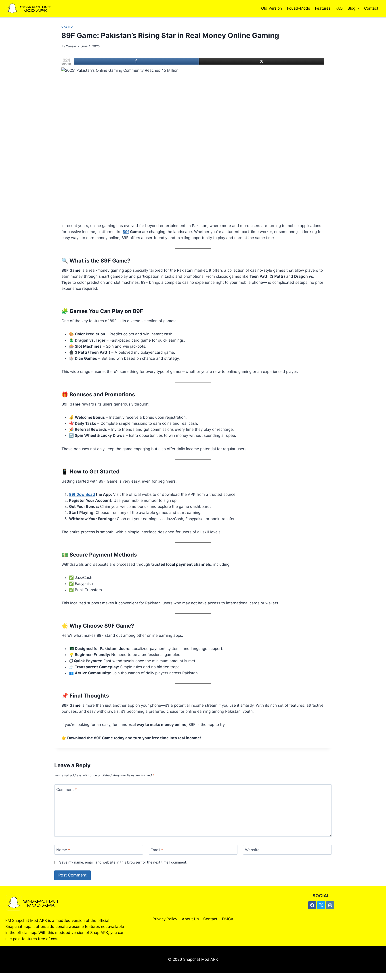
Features (323, 8)
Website (252, 850)
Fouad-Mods (298, 8)
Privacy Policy (165, 919)
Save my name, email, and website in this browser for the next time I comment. (123, 862)
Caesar (71, 46)
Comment (66, 789)
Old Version (271, 8)
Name (63, 850)
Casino (67, 26)
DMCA (227, 919)
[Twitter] (261, 61)
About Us (190, 919)
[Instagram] (330, 905)
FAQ (339, 8)
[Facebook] (136, 61)
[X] (321, 905)
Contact (371, 8)
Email (157, 850)
